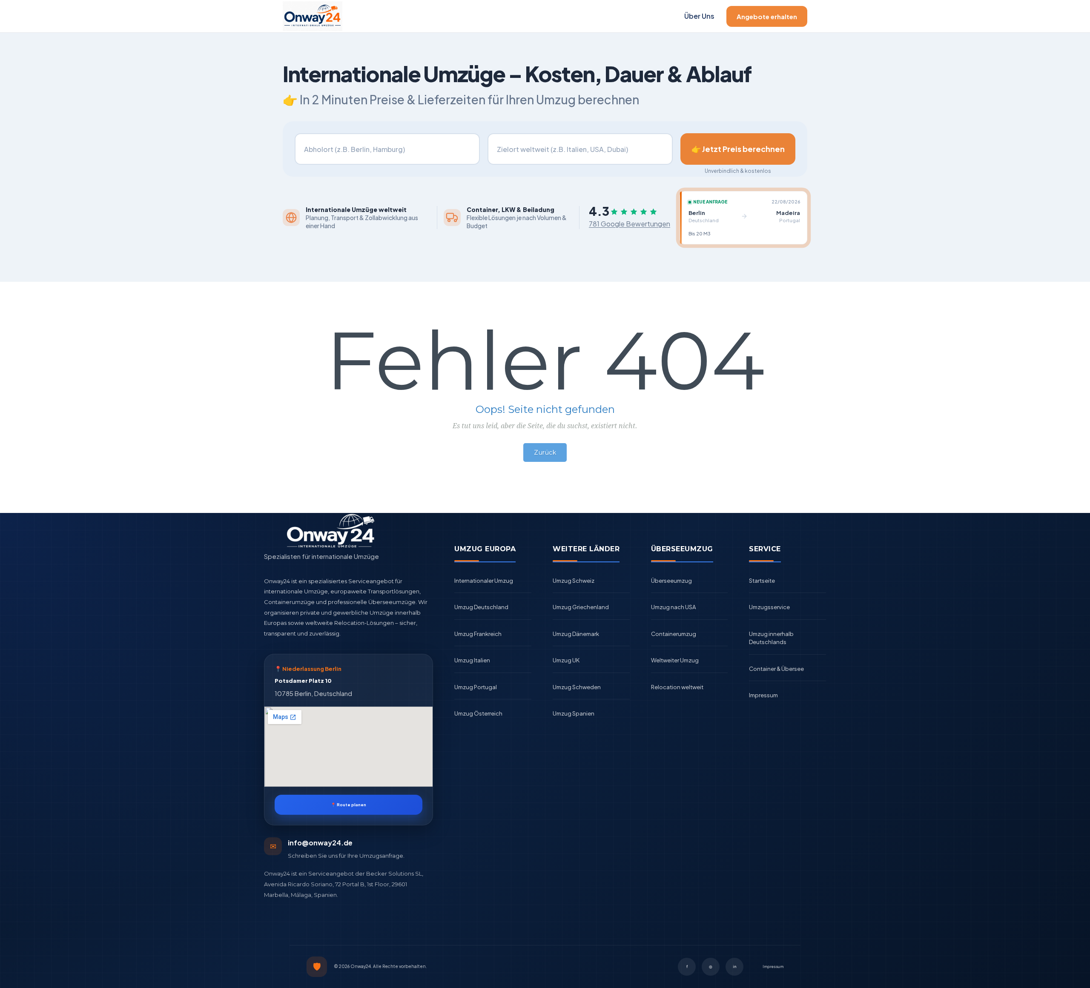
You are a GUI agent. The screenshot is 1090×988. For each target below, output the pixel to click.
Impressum (763, 695)
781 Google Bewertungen (629, 223)
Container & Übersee (776, 668)
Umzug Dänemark (576, 633)
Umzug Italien (472, 660)
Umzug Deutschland (481, 607)
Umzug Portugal (475, 687)
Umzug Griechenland (581, 607)
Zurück (545, 452)
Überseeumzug (671, 580)
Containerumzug (673, 633)
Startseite (762, 580)
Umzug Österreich (478, 713)
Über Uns (699, 15)
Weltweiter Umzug (675, 660)
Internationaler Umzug (483, 580)
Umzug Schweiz (573, 580)
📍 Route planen (348, 804)
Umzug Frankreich (478, 633)
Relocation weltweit (677, 687)
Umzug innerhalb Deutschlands (771, 638)
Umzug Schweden (577, 687)
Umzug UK (566, 660)
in (734, 966)
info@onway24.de (320, 842)
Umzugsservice (769, 607)
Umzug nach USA (673, 607)
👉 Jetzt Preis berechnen (738, 149)
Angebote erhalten (767, 16)
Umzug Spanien (573, 713)
